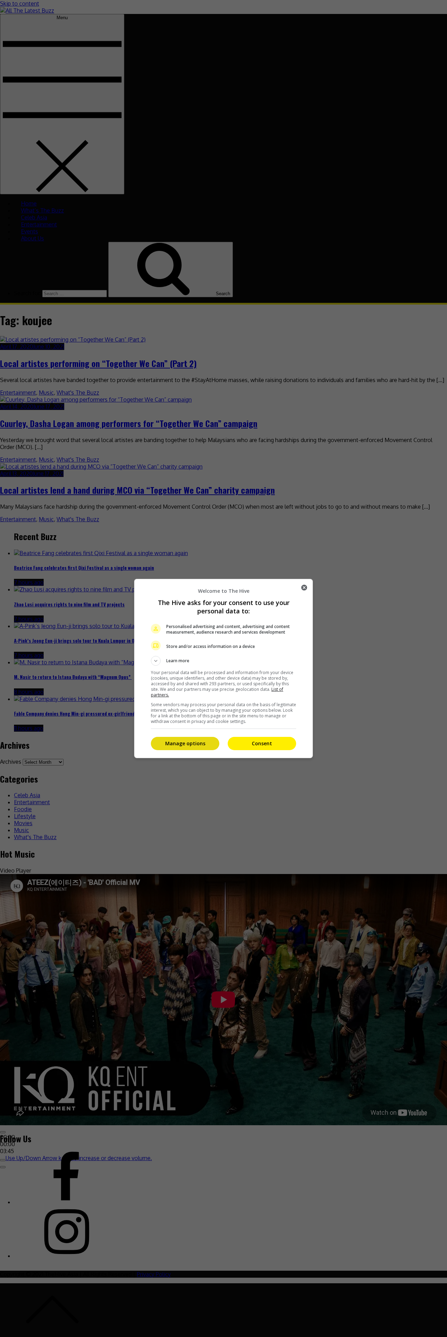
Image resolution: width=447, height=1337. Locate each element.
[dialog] (223, 668)
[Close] (304, 588)
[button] (223, 661)
